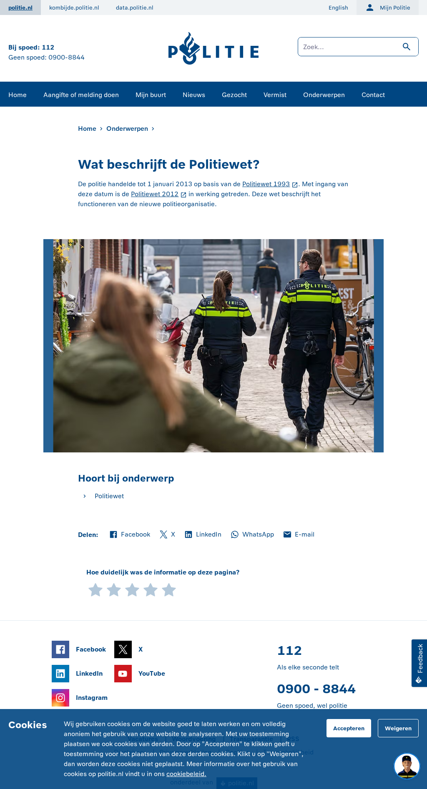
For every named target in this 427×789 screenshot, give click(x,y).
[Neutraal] (132, 589)
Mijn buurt (151, 95)
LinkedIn (202, 534)
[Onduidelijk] (114, 589)
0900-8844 (66, 57)
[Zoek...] (358, 51)
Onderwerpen (324, 95)
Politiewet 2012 (154, 194)
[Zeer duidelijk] (169, 589)
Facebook (129, 534)
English (338, 7)
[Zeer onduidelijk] (95, 589)
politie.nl (20, 7)
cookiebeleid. (186, 774)
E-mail (298, 534)
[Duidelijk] (150, 589)
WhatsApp (252, 534)
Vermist (275, 95)
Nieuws (194, 95)
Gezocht (234, 95)
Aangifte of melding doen (81, 95)
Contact (373, 95)
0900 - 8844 (316, 689)
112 (48, 47)
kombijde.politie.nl (74, 7)
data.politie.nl (134, 7)
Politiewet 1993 (266, 184)
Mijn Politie (395, 7)
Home (17, 95)
